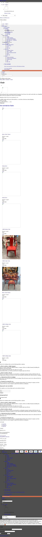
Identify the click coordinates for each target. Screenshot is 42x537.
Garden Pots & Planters (11, 58)
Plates (8, 53)
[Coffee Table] (5, 92)
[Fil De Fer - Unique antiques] (4, 17)
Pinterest (4, 426)
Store (3, 25)
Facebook (4, 424)
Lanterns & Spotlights (11, 38)
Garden (5, 56)
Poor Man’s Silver (10, 44)
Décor (8, 46)
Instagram (4, 425)
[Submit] (2, 502)
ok (5, 524)
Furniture (7, 79)
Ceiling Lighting (10, 37)
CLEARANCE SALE (6, 70)
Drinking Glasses (10, 50)
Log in (9, 533)
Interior (6, 42)
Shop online (2, 79)
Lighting (6, 35)
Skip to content (3, 0)
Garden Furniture (10, 57)
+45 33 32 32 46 (3, 435)
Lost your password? (4, 535)
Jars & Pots (9, 45)
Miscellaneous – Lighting (12, 40)
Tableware (6, 49)
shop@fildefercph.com (4, 436)
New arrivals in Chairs (7, 105)
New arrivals (14, 66)
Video (3, 72)
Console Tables (10, 32)
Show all (8, 34)
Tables (8, 29)
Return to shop (7, 13)
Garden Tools (9, 59)
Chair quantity (4, 101)
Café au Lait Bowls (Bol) (11, 52)
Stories (3, 71)
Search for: (4, 74)
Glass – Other (9, 51)
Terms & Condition (15, 453)
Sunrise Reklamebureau (29, 453)
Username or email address (6, 529)
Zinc (7, 60)
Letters (8, 43)
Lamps (8, 36)
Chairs (8, 30)
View (3, 108)
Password (2, 531)
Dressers (8, 33)
